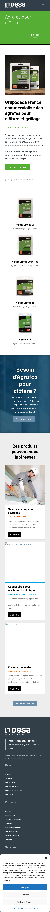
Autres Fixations (12, 831)
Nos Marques (10, 782)
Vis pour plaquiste (19, 667)
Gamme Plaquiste (12, 835)
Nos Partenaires (11, 786)
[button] (46, 857)
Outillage (8, 839)
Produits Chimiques (13, 827)
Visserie (8, 811)
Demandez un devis (17, 167)
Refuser (25, 894)
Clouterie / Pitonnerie (14, 819)
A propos (9, 774)
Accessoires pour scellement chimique (21, 588)
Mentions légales (18, 908)
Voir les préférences (25, 902)
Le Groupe (9, 778)
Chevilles (8, 823)
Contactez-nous (24, 419)
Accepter (25, 887)
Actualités (9, 794)
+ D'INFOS (14, 534)
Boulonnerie (10, 815)
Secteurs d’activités (13, 790)
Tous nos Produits (25, 703)
